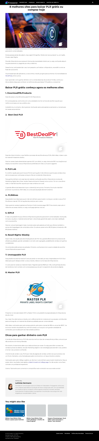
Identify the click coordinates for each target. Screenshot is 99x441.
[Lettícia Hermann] (10, 389)
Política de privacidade (78, 433)
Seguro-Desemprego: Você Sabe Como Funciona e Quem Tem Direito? (57, 420)
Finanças (32, 2)
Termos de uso (89, 433)
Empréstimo (23, 2)
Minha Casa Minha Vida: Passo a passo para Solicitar (14, 419)
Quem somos (59, 433)
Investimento (40, 2)
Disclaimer (67, 433)
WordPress (8, 76)
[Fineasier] (11, 3)
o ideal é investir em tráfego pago (38, 362)
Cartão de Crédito (52, 2)
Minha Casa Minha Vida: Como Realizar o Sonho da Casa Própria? (35, 420)
